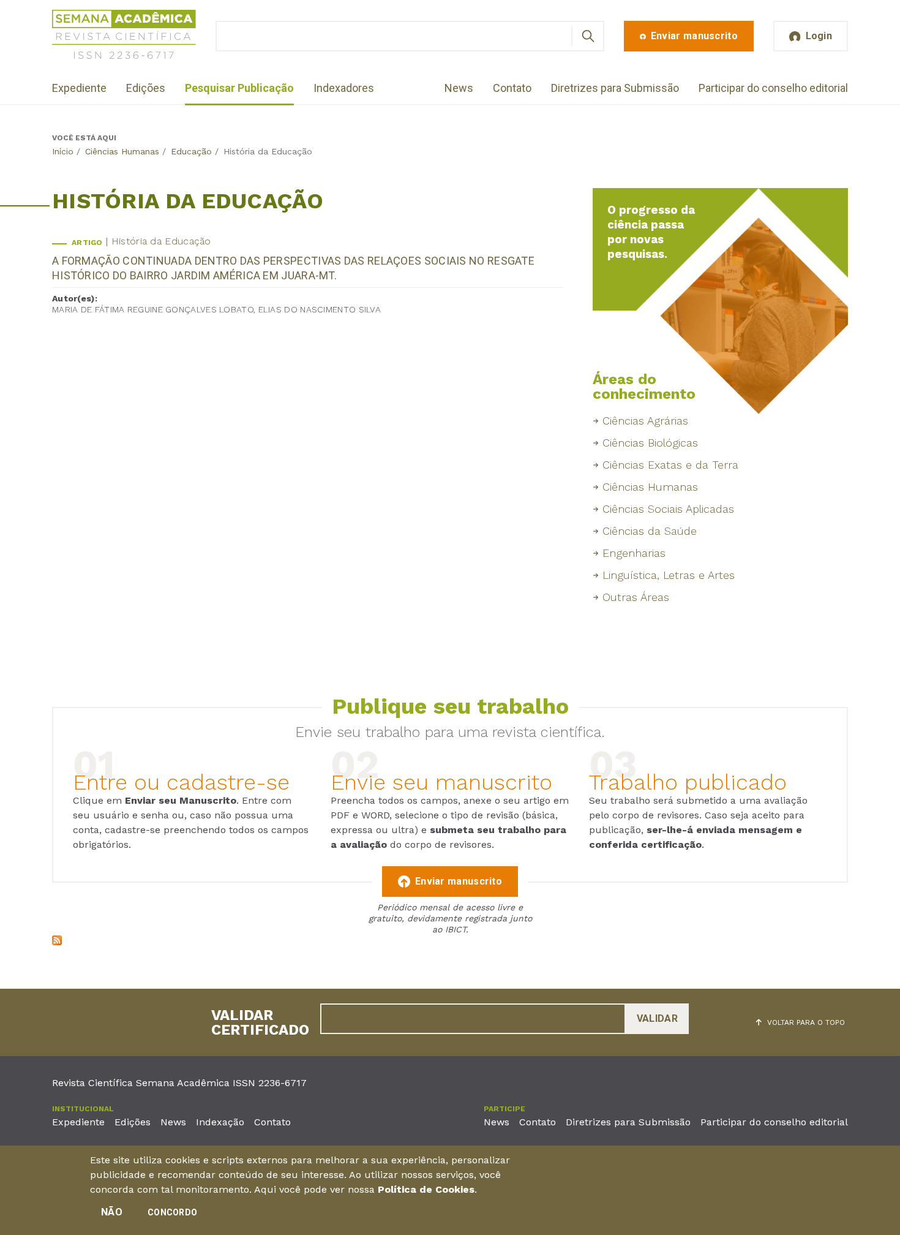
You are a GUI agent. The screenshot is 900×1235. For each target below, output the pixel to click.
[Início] (124, 36)
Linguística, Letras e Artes (668, 574)
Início (62, 151)
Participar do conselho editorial (773, 87)
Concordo (172, 1212)
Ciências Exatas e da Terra (670, 464)
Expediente (79, 87)
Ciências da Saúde (649, 530)
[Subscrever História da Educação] (57, 942)
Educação (191, 151)
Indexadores (343, 87)
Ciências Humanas (122, 151)
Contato (512, 87)
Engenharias (634, 552)
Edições (145, 87)
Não (111, 1212)
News (458, 87)
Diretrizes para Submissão (615, 87)
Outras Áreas (635, 597)
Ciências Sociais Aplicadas (668, 508)
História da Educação (161, 241)
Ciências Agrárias (645, 420)
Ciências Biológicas (650, 442)
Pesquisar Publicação (239, 87)
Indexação (220, 1122)
